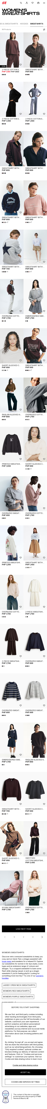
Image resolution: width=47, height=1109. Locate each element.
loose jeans (6, 961)
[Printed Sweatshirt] (12, 444)
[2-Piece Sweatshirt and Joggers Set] (35, 592)
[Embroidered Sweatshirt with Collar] (35, 296)
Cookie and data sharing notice (25, 1065)
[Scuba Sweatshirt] (12, 888)
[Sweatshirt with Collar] (35, 50)
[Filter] (43, 29)
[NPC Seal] (5, 1096)
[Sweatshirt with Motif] (35, 543)
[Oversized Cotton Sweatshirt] (12, 296)
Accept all (25, 1072)
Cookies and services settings (25, 1082)
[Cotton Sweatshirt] (35, 838)
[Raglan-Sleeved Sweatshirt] (12, 395)
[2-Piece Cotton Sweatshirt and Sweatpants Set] (12, 50)
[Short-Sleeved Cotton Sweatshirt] (12, 345)
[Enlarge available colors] (4, 74)
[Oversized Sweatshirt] (12, 493)
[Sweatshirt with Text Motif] (12, 198)
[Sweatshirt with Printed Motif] (12, 247)
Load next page (23, 929)
